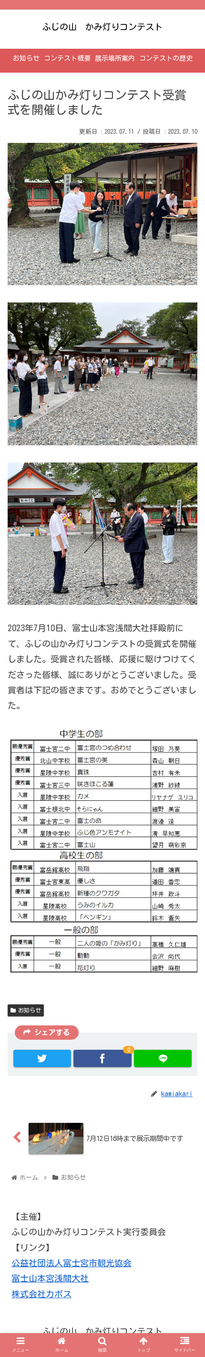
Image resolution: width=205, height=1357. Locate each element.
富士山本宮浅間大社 (50, 1278)
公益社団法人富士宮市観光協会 (71, 1263)
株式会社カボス (41, 1294)
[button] (185, 988)
